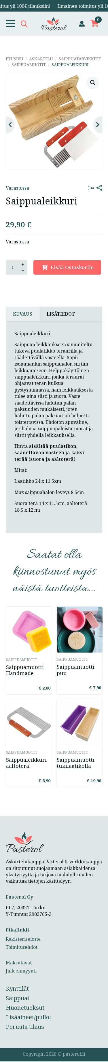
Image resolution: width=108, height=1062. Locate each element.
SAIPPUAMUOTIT (29, 64)
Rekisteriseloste (23, 939)
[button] (93, 83)
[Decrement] (23, 271)
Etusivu (14, 59)
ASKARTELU (41, 59)
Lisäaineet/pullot (28, 1017)
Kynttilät (17, 988)
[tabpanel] (54, 427)
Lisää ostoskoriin (72, 267)
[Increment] (23, 264)
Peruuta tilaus (25, 1027)
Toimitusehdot (21, 947)
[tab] (22, 314)
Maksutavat (19, 962)
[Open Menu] (10, 23)
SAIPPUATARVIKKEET (80, 59)
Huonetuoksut (25, 1007)
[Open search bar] (24, 24)
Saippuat (17, 998)
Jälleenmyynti (21, 971)
